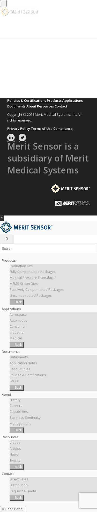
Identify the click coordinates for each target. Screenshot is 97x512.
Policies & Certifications (26, 100)
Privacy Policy (18, 128)
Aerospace (18, 314)
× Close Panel (12, 509)
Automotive (18, 320)
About (31, 106)
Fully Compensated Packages (33, 271)
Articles (15, 448)
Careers (16, 405)
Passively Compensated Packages (37, 289)
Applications (72, 100)
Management (20, 423)
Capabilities (19, 411)
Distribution (19, 485)
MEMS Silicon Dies (24, 283)
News (14, 454)
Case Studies (20, 369)
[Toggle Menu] (3, 3)
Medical (16, 338)
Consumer (18, 326)
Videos (15, 442)
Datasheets (19, 357)
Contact (61, 106)
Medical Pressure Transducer (33, 277)
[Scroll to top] (2, 218)
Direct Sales (19, 479)
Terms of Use (42, 128)
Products (54, 100)
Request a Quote (23, 491)
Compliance (63, 128)
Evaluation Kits (21, 266)
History (15, 400)
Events (15, 460)
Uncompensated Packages (31, 295)
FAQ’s (14, 381)
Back (18, 302)
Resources (45, 106)
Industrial (17, 332)
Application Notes (23, 363)
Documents (16, 106)
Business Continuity (25, 417)
